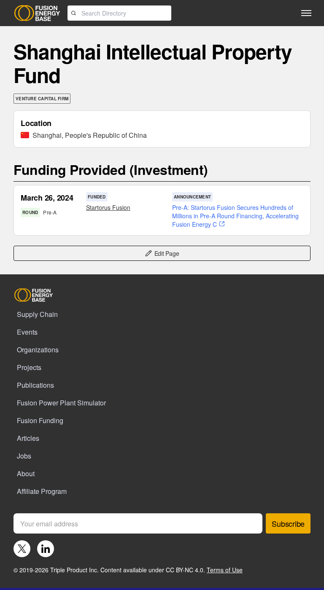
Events (27, 332)
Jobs (24, 456)
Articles (28, 438)
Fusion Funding (40, 420)
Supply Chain (37, 314)
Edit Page (166, 253)
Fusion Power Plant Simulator (61, 403)
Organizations (38, 349)
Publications (35, 385)
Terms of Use (225, 570)
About (26, 473)
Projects (29, 367)
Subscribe (288, 523)
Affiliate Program (42, 491)
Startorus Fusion (108, 207)
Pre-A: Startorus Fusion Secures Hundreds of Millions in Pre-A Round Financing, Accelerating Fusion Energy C (235, 215)
